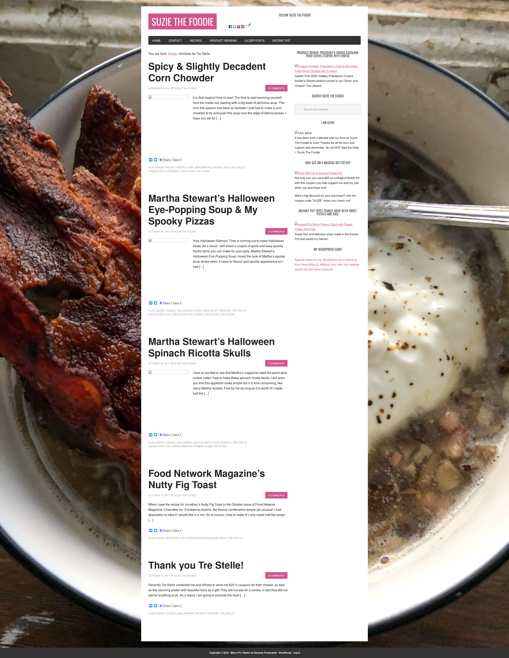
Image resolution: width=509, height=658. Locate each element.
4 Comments (276, 495)
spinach (226, 442)
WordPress (285, 652)
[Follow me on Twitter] (234, 26)
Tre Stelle (238, 167)
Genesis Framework (265, 652)
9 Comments (276, 88)
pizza (206, 310)
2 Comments (276, 363)
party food (212, 442)
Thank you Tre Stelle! (196, 565)
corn (190, 167)
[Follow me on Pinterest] (238, 26)
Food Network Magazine (203, 538)
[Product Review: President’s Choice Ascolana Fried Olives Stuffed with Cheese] (328, 71)
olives (197, 310)
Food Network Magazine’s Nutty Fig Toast (206, 478)
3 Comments (276, 231)
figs (182, 538)
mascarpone (203, 167)
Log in (296, 652)
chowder (172, 171)
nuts (223, 538)
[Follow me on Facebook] (230, 26)
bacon (170, 167)
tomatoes (224, 310)
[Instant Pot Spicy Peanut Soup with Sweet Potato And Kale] (328, 229)
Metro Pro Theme (240, 652)
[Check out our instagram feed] (242, 26)
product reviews (207, 613)
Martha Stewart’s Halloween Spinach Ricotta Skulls (211, 346)
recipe (217, 167)
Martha (198, 442)
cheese (180, 167)
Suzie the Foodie (199, 171)
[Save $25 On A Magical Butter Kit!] (318, 173)
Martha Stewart (193, 314)
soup (226, 167)
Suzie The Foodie (183, 21)
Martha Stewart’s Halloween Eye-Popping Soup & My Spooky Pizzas (211, 209)
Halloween (184, 310)
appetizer (172, 538)
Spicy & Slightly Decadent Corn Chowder (207, 71)
